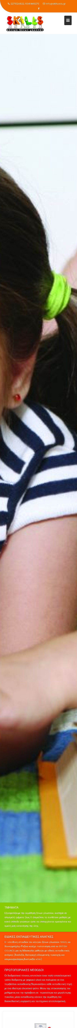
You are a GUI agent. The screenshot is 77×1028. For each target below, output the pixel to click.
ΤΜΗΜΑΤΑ (11, 907)
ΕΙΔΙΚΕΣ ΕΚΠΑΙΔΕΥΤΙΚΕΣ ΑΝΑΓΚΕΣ (28, 937)
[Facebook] (38, 9)
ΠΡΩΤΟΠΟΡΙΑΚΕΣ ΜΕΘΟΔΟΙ (24, 970)
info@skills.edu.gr (56, 3)
